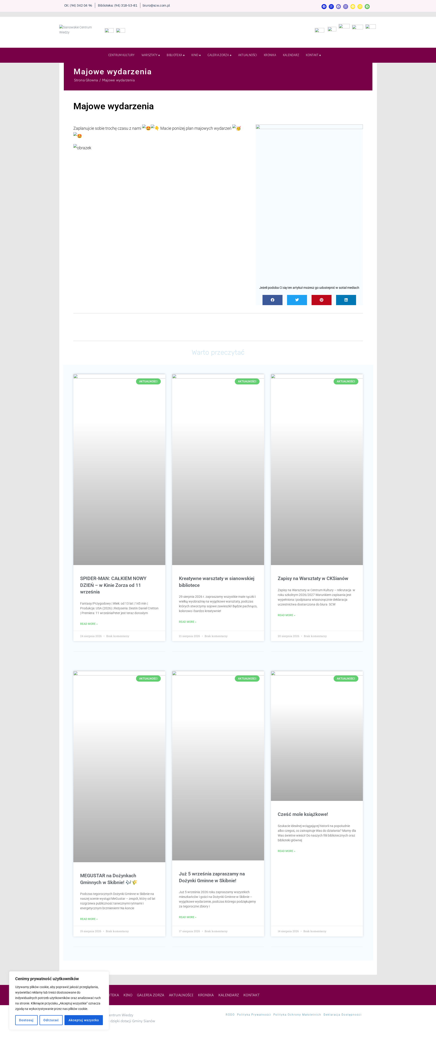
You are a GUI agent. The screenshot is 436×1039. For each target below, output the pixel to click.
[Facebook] (324, 6)
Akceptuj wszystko (84, 1020)
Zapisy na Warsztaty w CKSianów (313, 578)
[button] (272, 300)
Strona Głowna (86, 80)
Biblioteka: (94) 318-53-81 (117, 5)
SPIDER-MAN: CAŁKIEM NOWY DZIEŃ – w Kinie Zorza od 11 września (113, 585)
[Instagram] (331, 6)
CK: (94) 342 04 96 (78, 5)
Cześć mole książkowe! (303, 814)
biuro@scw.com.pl (156, 5)
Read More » (89, 623)
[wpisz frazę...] (369, 56)
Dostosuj (26, 1020)
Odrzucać (51, 1020)
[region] (59, 1000)
